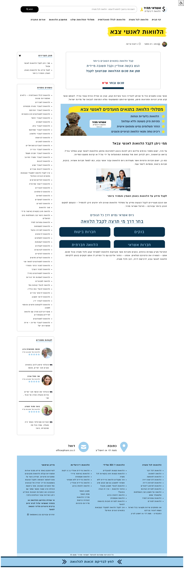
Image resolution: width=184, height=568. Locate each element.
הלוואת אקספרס (118, 498)
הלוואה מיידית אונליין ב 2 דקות (76, 470)
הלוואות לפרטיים (42, 254)
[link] (111, 448)
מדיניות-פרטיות (83, 503)
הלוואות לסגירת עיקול (40, 230)
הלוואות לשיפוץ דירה (152, 483)
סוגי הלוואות (44, 207)
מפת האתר (85, 494)
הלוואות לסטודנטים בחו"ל (39, 273)
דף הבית (156, 19)
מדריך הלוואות (83, 497)
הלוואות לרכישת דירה (151, 480)
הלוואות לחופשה (154, 477)
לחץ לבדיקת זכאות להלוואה (92, 562)
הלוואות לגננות (43, 161)
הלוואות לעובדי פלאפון (40, 134)
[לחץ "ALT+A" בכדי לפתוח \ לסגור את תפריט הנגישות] (181, 3)
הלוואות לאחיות (43, 196)
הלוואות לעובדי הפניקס (39, 110)
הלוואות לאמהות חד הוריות (38, 277)
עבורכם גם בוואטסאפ (38, 514)
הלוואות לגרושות (42, 138)
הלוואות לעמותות (42, 242)
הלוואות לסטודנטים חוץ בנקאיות (36, 114)
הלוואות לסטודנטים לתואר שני (37, 261)
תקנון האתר (84, 491)
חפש (30, 9)
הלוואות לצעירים (42, 188)
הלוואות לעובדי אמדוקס (39, 130)
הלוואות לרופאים (42, 234)
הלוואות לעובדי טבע (41, 165)
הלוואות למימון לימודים (151, 486)
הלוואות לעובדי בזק (41, 126)
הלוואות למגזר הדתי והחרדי (38, 265)
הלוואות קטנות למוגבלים (114, 470)
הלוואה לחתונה (155, 474)
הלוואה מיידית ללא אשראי (78, 480)
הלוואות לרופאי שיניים (40, 293)
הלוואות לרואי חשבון (41, 297)
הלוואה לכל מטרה (138, 19)
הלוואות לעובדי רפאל (40, 118)
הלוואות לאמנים (43, 122)
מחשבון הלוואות (58, 19)
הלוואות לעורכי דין (42, 301)
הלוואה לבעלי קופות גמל (39, 285)
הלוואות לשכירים (42, 102)
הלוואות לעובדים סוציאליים (38, 145)
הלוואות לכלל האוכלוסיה (111, 19)
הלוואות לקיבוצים (42, 250)
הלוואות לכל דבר (154, 470)
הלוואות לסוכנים (43, 141)
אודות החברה (38, 19)
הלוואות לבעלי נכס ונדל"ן (39, 289)
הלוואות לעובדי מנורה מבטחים (36, 106)
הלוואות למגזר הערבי (41, 269)
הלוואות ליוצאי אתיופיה (39, 184)
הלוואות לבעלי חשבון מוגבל (112, 486)
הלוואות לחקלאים (42, 238)
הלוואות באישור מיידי (80, 474)
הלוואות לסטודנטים (41, 319)
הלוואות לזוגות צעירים (40, 169)
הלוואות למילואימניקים (40, 180)
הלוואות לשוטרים (42, 200)
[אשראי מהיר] (153, 9)
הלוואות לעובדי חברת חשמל (38, 153)
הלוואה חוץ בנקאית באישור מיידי (35, 211)
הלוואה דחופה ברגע (116, 495)
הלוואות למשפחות (42, 226)
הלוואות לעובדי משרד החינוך (37, 157)
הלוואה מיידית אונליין (80, 483)
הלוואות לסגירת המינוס (151, 489)
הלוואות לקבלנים (42, 246)
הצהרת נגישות (83, 500)
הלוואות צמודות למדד (40, 222)
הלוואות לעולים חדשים (40, 258)
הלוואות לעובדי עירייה (40, 149)
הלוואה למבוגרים (42, 281)
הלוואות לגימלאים (42, 192)
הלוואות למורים (43, 203)
